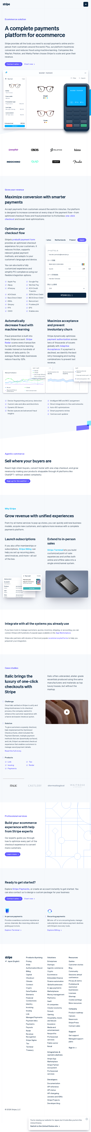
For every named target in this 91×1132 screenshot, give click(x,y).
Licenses (72, 993)
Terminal (29, 1047)
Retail (49, 1046)
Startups (51, 964)
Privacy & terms (75, 981)
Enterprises (52, 961)
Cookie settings (75, 1000)
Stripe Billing (25, 549)
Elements (30, 994)
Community (73, 971)
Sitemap (72, 996)
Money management (55, 994)
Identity (29, 1004)
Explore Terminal (12, 930)
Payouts (29, 1027)
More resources (75, 1003)
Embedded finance (55, 978)
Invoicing (29, 1007)
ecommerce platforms (58, 638)
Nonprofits (51, 1033)
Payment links (32, 1020)
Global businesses (54, 984)
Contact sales (13, 64)
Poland (83, 240)
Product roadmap (76, 1012)
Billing (28, 971)
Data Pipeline (31, 991)
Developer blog (53, 1103)
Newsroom (73, 1019)
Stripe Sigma (31, 1040)
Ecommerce (52, 974)
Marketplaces (53, 991)
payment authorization (58, 339)
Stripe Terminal (55, 549)
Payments (12, 768)
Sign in (72, 1047)
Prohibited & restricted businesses (74, 987)
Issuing (11, 765)
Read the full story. (13, 751)
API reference (53, 1086)
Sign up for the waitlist (17, 481)
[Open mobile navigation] (85, 4)
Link (9, 762)
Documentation (53, 1083)
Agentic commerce (55, 968)
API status (51, 1090)
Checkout (30, 978)
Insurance (51, 1024)
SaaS (49, 1001)
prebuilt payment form (23, 239)
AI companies (52, 1004)
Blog (70, 968)
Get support (74, 1035)
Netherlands (70, 240)
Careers (72, 1016)
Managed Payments (34, 1017)
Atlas (28, 964)
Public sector (52, 1043)
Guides (72, 961)
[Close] (86, 1120)
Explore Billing (53, 930)
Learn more (12, 854)
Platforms (51, 998)
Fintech (50, 1011)
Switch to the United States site (44, 1126)
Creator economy (54, 1008)
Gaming (50, 1014)
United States (55, 240)
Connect (29, 984)
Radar (31, 765)
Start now (28, 64)
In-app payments (54, 988)
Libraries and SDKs (55, 1096)
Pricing (29, 961)
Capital (29, 974)
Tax (30, 762)
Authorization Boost (34, 968)
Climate (29, 981)
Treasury (30, 1050)
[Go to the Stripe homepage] (7, 957)
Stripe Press (74, 1022)
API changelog (53, 1093)
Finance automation (55, 981)
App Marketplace (63, 633)
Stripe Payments (20, 889)
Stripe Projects (53, 1100)
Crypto (29, 988)
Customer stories (76, 964)
